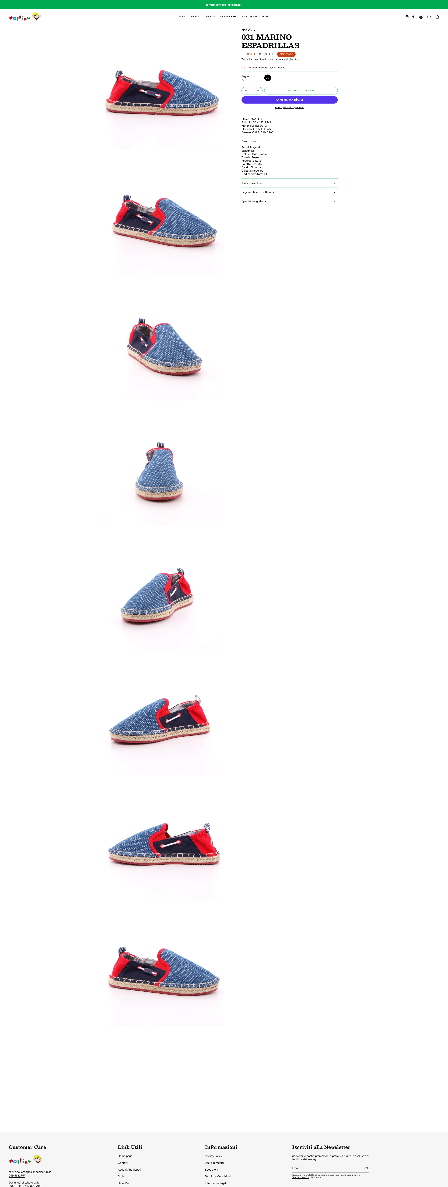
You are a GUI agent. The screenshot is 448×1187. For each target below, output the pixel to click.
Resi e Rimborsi (214, 1162)
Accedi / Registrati (129, 1169)
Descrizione (248, 141)
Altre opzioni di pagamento (289, 107)
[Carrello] (437, 17)
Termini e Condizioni (218, 1176)
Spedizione (266, 59)
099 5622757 (17, 1175)
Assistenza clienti (252, 183)
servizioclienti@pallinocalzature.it (30, 1172)
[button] (195, 17)
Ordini (121, 1176)
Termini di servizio (300, 1177)
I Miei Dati (124, 1183)
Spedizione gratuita (253, 201)
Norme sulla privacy (349, 1175)
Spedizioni (211, 1169)
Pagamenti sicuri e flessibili (258, 192)
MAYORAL (248, 29)
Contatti (123, 1162)
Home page (125, 1156)
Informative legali (216, 1183)
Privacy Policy (213, 1156)
